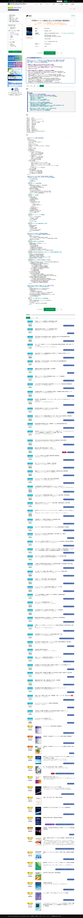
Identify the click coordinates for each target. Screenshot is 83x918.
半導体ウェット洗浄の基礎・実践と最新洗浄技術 (45, 579)
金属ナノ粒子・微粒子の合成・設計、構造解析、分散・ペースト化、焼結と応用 (52, 695)
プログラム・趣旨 (13, 46)
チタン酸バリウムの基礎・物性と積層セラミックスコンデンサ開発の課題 (51, 571)
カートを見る (72, 1)
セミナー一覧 (12, 26)
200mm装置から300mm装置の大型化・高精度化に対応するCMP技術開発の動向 (52, 336)
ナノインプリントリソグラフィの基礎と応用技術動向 (46, 703)
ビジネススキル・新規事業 (14, 34)
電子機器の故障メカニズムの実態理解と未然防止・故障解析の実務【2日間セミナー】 (53, 391)
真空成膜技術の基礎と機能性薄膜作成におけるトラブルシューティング (50, 687)
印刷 (74, 15)
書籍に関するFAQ (13, 19)
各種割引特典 (37, 34)
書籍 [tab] (37, 317)
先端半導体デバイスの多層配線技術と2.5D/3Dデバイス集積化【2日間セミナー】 (52, 353)
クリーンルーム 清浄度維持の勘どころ (43, 602)
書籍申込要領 (12, 15)
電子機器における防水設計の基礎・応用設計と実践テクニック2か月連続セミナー (52, 664)
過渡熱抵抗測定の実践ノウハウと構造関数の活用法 (46, 329)
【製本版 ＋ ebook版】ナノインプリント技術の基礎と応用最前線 (57, 736)
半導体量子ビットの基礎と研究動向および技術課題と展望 (47, 519)
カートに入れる (49, 52)
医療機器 (11, 36)
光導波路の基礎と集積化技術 (41, 649)
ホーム (36, 4)
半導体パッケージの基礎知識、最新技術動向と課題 (46, 321)
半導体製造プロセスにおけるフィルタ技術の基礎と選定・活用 (48, 634)
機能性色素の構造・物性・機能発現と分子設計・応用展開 (47, 680)
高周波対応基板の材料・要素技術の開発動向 (52, 817)
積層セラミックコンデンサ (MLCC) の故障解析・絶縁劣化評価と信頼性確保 (51, 471)
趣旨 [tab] (34, 85)
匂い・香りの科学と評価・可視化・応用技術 (52, 766)
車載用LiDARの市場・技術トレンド (51, 776)
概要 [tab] (27, 85)
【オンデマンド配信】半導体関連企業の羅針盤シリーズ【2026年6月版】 (51, 556)
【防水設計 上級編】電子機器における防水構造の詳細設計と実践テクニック (51, 710)
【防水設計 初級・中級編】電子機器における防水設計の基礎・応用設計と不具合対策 (53, 672)
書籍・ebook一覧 (13, 27)
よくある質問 (60, 4)
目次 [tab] (38, 85)
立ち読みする (29, 37)
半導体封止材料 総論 (47, 882)
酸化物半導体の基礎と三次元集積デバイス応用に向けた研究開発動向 (50, 617)
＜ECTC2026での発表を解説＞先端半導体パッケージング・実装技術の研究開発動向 (53, 383)
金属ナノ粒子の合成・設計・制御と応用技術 (52, 797)
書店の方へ (11, 16)
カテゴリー (47, 4)
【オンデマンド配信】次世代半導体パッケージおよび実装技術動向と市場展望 (52, 527)
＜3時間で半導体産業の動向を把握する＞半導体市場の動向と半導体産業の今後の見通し (54, 563)
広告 (40, 916)
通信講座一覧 (12, 28)
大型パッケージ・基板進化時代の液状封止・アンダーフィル (48, 657)
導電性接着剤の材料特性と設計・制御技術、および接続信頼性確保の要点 (51, 423)
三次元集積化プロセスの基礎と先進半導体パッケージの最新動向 (49, 609)
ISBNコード (12, 44)
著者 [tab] (31, 85)
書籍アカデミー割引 (13, 18)
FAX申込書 (40, 52)
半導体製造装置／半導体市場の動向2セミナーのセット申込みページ (50, 486)
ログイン (65, 1)
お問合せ (66, 4)
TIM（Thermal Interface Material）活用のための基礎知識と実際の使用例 (50, 440)
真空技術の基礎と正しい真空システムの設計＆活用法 (46, 408)
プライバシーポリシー (46, 916)
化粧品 (11, 37)
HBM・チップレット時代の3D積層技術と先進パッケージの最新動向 (50, 376)
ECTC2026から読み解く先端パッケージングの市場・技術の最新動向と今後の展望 (53, 641)
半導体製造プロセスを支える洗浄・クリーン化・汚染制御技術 (56, 807)
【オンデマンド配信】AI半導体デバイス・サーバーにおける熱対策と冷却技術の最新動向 (54, 541)
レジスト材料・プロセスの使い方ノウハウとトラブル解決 (55, 892)
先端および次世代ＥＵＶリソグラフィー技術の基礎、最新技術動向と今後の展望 (52, 502)
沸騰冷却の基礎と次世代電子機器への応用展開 (45, 368)
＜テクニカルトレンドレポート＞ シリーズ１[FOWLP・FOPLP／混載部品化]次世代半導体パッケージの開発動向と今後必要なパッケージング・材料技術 (58, 905)
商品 (41, 4)
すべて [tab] (42, 85)
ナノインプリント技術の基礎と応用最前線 (52, 726)
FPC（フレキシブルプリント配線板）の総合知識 (45, 463)
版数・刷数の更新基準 (14, 21)
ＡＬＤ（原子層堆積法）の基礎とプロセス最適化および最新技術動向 (50, 594)
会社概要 (72, 4)
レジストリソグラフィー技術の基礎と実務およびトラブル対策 (48, 586)
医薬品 (11, 35)
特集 (54, 4)
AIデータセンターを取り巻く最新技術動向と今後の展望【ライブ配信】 (50, 533)
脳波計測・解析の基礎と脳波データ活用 (43, 447)
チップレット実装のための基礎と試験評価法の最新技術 (47, 455)
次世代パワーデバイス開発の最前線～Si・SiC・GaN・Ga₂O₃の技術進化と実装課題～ (53, 415)
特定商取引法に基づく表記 (56, 916)
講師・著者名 (12, 45)
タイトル (11, 43)
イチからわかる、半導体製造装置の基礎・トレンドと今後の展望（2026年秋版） (52, 495)
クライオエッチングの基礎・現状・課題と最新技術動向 (47, 478)
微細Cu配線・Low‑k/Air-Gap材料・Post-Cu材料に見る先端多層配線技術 (50, 361)
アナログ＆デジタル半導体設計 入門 (43, 718)
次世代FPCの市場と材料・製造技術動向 (52, 872)
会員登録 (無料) (59, 1)
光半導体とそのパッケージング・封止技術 (52, 787)
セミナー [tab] (32, 317)
